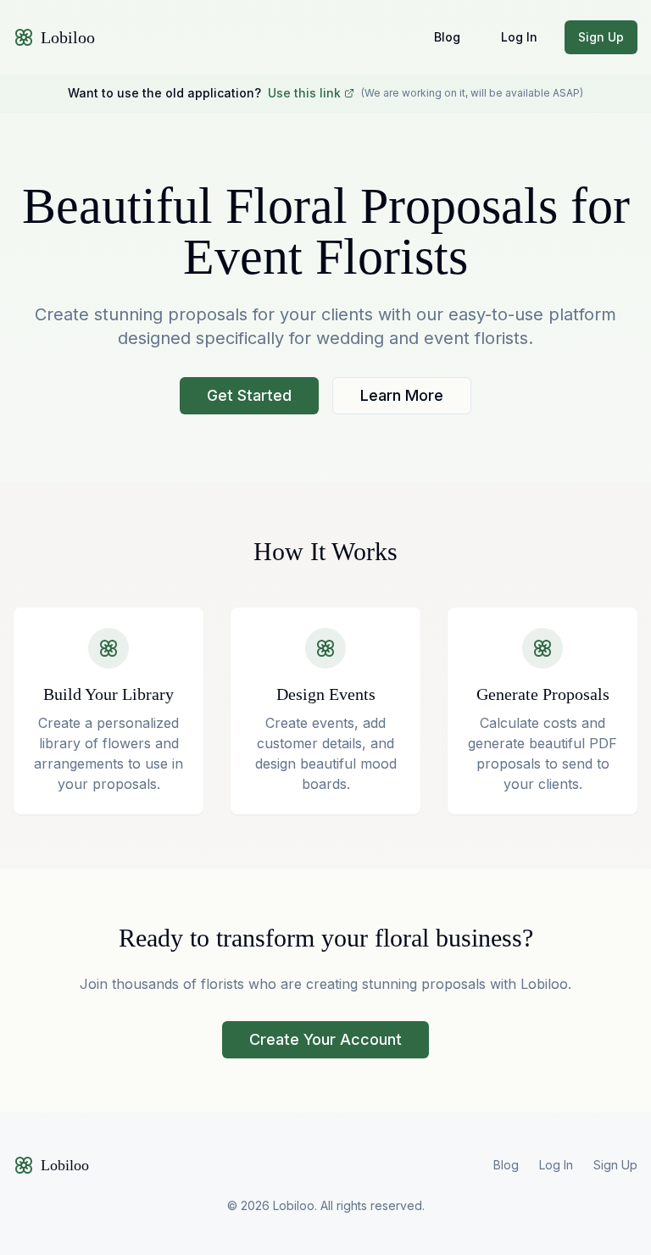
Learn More (401, 395)
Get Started (249, 395)
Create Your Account (325, 1039)
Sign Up (601, 37)
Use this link (304, 93)
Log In (519, 37)
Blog (447, 37)
